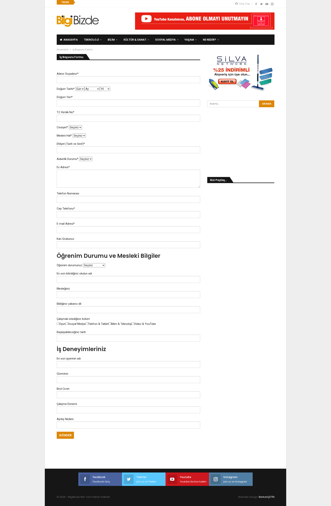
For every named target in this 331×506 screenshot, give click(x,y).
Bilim (111, 40)
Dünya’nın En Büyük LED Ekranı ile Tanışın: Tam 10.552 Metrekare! (126, 2)
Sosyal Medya (165, 40)
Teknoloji (91, 40)
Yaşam (189, 40)
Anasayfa (70, 40)
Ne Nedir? (209, 40)
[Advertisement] (21, 57)
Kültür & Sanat (135, 40)
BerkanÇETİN (266, 497)
